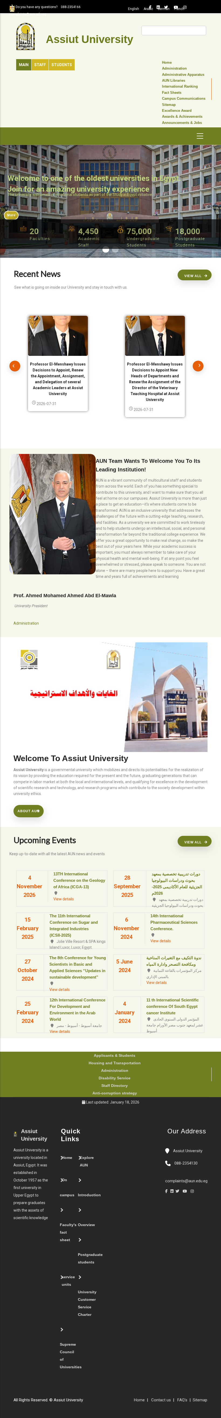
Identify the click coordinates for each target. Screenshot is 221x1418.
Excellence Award (177, 111)
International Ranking (180, 86)
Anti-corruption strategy (114, 1093)
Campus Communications (183, 99)
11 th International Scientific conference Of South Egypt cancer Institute (172, 1006)
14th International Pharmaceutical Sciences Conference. (174, 922)
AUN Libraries (173, 81)
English (133, 9)
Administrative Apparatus (183, 75)
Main (24, 65)
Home (167, 63)
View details (63, 899)
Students (61, 65)
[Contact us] (96, 1402)
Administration (174, 68)
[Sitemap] (85, 1402)
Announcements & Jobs (182, 123)
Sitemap (169, 105)
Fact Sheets (171, 93)
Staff (40, 65)
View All (193, 276)
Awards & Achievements (182, 117)
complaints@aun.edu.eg (186, 1181)
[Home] (102, 1402)
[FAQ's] (91, 1402)
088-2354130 (186, 1163)
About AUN (29, 811)
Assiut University (187, 1150)
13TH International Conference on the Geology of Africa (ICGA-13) (79, 880)
